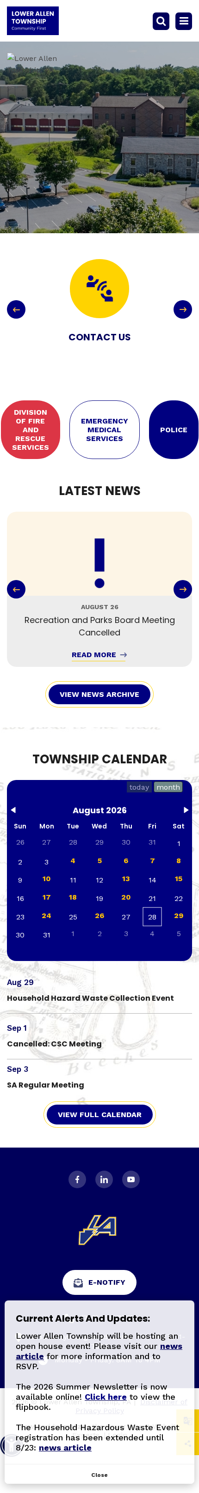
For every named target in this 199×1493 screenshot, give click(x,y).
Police (173, 429)
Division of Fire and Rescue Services (30, 430)
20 (126, 897)
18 (73, 897)
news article (65, 1447)
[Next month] (186, 812)
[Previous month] (13, 812)
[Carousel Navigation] (99, 309)
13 (126, 878)
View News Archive (99, 694)
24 (46, 915)
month (168, 787)
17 (47, 897)
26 (99, 915)
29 (178, 915)
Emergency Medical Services (104, 430)
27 (46, 842)
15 (178, 878)
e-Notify (106, 1282)
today (139, 787)
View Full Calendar (100, 1114)
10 (47, 878)
